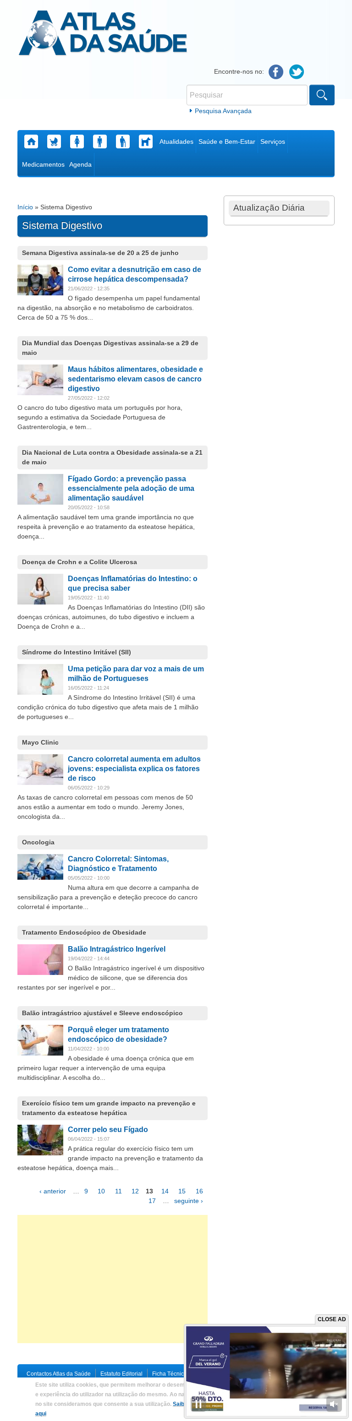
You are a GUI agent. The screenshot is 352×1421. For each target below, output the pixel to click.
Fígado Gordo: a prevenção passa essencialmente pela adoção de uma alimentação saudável (131, 488)
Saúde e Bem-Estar (226, 141)
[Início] (102, 34)
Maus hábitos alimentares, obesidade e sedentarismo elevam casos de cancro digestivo (135, 378)
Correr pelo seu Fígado (108, 1129)
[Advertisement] (112, 1279)
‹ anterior (52, 1191)
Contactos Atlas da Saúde (59, 1374)
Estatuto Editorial (121, 1374)
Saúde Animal (145, 141)
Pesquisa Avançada (223, 110)
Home (31, 141)
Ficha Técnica (169, 1374)
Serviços (272, 141)
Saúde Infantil (54, 141)
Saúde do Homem (99, 141)
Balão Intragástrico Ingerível (116, 949)
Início (25, 207)
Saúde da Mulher (77, 141)
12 (135, 1191)
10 (101, 1191)
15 (182, 1191)
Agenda (80, 164)
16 (199, 1191)
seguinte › (188, 1200)
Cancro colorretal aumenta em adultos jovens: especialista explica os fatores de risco (134, 768)
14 (165, 1191)
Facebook (276, 72)
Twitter (297, 72)
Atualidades (176, 141)
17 (152, 1200)
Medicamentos (43, 164)
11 (118, 1191)
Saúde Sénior (122, 141)
